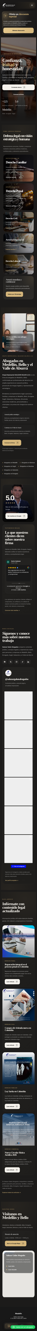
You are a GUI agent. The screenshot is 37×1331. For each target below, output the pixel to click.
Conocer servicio (13, 177)
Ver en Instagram (19, 866)
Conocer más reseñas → (12, 610)
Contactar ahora (18, 87)
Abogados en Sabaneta (11, 470)
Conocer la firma (18, 94)
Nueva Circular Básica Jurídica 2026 (15, 1153)
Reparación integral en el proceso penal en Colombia (16, 965)
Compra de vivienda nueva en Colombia (18, 1029)
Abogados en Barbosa (28, 462)
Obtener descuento (18, 30)
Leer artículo (12, 981)
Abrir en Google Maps (15, 1243)
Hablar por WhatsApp (14, 294)
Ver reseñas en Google (16, 516)
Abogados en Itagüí (10, 466)
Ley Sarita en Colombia (15, 1091)
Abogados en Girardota (27, 466)
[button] (18, 705)
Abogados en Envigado (11, 473)
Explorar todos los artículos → (11, 1192)
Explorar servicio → (11, 228)
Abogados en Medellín (10, 462)
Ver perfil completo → (11, 880)
